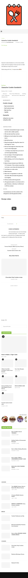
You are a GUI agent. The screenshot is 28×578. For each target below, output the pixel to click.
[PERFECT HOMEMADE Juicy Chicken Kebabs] (5, 506)
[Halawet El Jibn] (5, 565)
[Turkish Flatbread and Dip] (5, 518)
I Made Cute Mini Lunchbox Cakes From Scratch (7, 370)
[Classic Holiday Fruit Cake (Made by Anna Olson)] (7, 380)
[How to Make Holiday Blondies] (5, 451)
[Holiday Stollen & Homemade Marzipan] (5, 442)
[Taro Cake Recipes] (21, 363)
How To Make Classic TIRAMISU (16, 432)
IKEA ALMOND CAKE (20, 385)
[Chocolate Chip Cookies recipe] (14, 267)
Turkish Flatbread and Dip (17, 516)
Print (4, 85)
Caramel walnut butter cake (6, 403)
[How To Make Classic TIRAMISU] (5, 434)
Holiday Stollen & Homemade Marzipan (18, 441)
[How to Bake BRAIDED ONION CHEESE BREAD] (5, 535)
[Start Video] (14, 208)
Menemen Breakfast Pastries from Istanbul (18, 525)
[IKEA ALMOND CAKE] (21, 380)
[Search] (26, 31)
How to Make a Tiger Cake (9, 354)
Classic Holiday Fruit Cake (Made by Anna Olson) (6, 387)
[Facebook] (21, 31)
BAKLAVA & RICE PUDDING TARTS (18, 467)
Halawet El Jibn (15, 562)
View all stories (23, 414)
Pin (2, 85)
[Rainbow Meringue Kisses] (5, 556)
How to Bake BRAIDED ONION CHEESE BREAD (18, 534)
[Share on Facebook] (18, 223)
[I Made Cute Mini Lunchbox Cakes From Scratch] (7, 363)
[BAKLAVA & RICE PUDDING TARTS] (5, 468)
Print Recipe (4, 45)
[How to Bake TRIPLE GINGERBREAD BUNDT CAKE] (5, 460)
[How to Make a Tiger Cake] (14, 344)
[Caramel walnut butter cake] (7, 397)
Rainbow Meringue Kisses (17, 554)
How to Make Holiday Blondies (18, 449)
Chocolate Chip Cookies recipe (14, 277)
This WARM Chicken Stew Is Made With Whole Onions (18, 487)
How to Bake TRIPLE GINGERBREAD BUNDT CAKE (18, 458)
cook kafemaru (9, 42)
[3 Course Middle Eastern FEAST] (5, 497)
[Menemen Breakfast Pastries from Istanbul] (5, 527)
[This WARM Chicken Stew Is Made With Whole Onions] (5, 489)
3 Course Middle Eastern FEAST (17, 496)
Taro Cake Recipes (19, 369)
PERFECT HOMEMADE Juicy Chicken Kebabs (18, 504)
